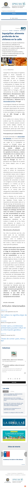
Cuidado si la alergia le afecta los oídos (13, 412)
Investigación (16, 30)
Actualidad (3, 321)
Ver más (23, 464)
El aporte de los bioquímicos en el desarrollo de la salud (12, 409)
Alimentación (23, 30)
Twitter (24, 28)
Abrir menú (15, 18)
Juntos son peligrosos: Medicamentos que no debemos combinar (13, 394)
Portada (10, 30)
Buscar (14, 13)
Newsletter (20, 473)
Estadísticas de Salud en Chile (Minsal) (13, 459)
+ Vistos (6, 391)
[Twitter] (24, 28)
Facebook (22, 28)
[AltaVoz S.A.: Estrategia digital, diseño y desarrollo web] (25, 486)
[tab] (6, 391)
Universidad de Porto (9, 101)
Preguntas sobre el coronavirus (13, 475)
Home (8, 473)
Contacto (23, 475)
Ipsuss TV (3, 333)
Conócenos (13, 473)
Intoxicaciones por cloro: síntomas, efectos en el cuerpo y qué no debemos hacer (13, 399)
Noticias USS (4, 310)
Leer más (14, 382)
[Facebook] (22, 28)
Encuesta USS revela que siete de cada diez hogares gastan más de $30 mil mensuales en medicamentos (13, 404)
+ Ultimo (12, 391)
